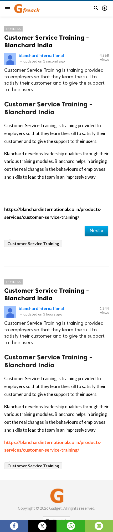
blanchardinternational (41, 55)
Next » (96, 230)
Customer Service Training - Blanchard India (46, 41)
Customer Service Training (33, 243)
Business (13, 29)
